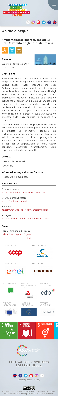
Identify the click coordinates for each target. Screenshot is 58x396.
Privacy (37, 380)
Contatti (21, 380)
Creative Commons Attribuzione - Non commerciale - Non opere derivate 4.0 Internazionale (30, 393)
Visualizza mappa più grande (18, 234)
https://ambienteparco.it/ (15, 201)
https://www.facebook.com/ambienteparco (25, 210)
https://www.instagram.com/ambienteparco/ (26, 218)
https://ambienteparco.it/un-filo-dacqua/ (24, 192)
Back (29, 238)
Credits (29, 380)
